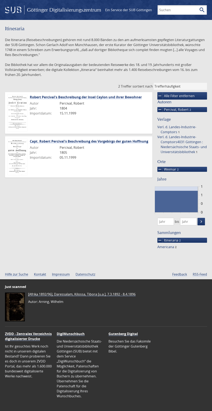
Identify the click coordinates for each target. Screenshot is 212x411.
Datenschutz (85, 274)
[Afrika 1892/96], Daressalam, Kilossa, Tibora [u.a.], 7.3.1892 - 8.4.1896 (82, 294)
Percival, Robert (174, 109)
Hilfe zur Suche (16, 274)
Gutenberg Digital (123, 334)
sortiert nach (142, 86)
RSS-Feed (200, 274)
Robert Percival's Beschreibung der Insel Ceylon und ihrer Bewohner (86, 97)
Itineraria (169, 240)
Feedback (179, 274)
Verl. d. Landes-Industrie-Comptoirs (176, 129)
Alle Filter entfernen (176, 95)
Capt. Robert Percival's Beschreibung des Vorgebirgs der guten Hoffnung (89, 141)
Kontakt (40, 274)
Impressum (61, 274)
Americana (167, 247)
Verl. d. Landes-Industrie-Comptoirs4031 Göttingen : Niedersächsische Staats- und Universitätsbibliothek (182, 144)
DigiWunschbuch (71, 334)
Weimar (168, 169)
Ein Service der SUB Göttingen (128, 10)
